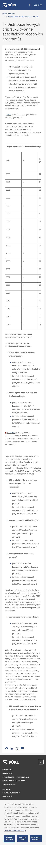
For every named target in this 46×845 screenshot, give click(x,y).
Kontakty (6, 789)
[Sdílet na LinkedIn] (11, 748)
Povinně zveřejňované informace (15, 777)
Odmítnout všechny (35, 838)
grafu (9, 115)
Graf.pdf (11, 433)
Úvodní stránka (8, 14)
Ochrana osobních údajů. (15, 831)
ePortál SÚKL (7, 773)
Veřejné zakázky (9, 784)
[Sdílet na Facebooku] (6, 748)
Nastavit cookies (22, 838)
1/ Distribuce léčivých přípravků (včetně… (22, 16)
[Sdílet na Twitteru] (17, 748)
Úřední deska (7, 770)
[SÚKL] (9, 5)
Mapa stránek (7, 796)
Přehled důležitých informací (14, 781)
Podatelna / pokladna (11, 793)
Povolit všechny (9, 838)
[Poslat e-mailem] (22, 748)
